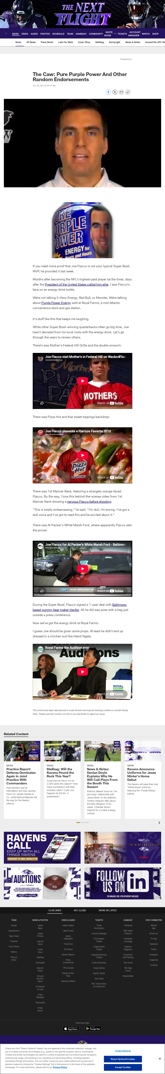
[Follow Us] (122, 883)
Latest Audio (68, 931)
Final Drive (68, 944)
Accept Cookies (123, 1067)
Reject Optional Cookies (123, 1059)
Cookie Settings (123, 1051)
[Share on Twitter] (114, 93)
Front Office (14, 946)
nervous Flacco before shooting (89, 501)
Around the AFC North (40, 979)
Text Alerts (99, 978)
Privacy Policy (60, 1067)
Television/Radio (68, 981)
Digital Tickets (99, 973)
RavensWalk (128, 976)
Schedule (128, 925)
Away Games (99, 968)
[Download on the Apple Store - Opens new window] (70, 1029)
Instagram (153, 954)
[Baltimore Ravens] (82, 1043)
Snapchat (154, 960)
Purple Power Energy (56, 303)
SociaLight (40, 962)
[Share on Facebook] (108, 93)
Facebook (154, 944)
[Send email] (121, 93)
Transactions (13, 931)
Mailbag (40, 957)
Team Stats (14, 936)
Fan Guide (128, 962)
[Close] (159, 1058)
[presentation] (160, 823)
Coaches (14, 941)
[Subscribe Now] (42, 848)
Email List (154, 933)
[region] (82, 1059)
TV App (153, 938)
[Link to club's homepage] (6, 33)
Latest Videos (68, 925)
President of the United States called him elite (76, 284)
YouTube (153, 965)
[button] (78, 822)
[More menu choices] (115, 33)
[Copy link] (127, 92)
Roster (14, 925)
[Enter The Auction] (42, 883)
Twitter (154, 949)
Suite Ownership (99, 962)
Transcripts (40, 1002)
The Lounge (68, 968)
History (14, 952)
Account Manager (99, 933)
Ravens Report (68, 954)
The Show (68, 949)
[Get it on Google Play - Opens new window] (93, 1030)
